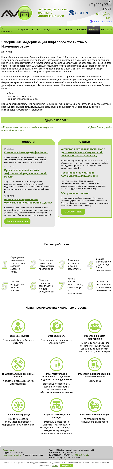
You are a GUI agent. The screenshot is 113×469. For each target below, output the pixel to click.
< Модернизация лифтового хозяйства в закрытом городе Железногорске (27, 128)
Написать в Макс (102, 21)
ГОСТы (69, 29)
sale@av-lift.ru (104, 15)
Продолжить (66, 466)
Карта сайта (8, 450)
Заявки (58, 29)
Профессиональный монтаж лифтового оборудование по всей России (25, 173)
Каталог (36, 29)
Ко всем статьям (73, 211)
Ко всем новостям (17, 221)
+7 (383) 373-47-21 (100, 7)
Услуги (47, 29)
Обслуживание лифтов (75, 193)
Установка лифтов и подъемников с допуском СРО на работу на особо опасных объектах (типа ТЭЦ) (83, 152)
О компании (6, 29)
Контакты (106, 29)
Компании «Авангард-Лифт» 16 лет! (26, 152)
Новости (93, 29)
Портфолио (22, 29)
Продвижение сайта (12, 455)
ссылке (55, 466)
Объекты (81, 29)
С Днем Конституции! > (100, 127)
